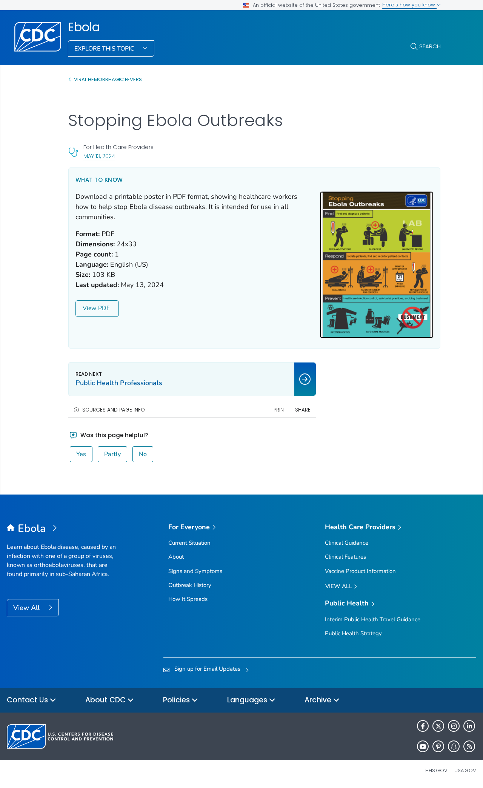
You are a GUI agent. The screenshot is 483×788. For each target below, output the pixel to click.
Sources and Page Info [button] (113, 409)
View (89, 308)
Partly (112, 454)
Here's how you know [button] (409, 4)
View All (27, 607)
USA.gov (465, 770)
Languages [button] (248, 700)
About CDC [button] (106, 700)
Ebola (84, 27)
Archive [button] (319, 700)
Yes (81, 454)
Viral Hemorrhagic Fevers (108, 79)
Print (280, 409)
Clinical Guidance (346, 543)
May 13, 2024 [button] (99, 156)
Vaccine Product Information (360, 571)
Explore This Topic (105, 49)
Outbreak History (189, 585)
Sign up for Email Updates (207, 669)
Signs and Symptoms (195, 571)
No (143, 454)
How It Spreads (188, 599)
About (176, 557)
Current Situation (189, 543)
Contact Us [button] (28, 700)
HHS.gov (436, 770)
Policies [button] (177, 700)
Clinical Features (345, 557)
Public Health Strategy (353, 633)
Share (303, 409)
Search (430, 46)
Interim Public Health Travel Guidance (372, 619)
